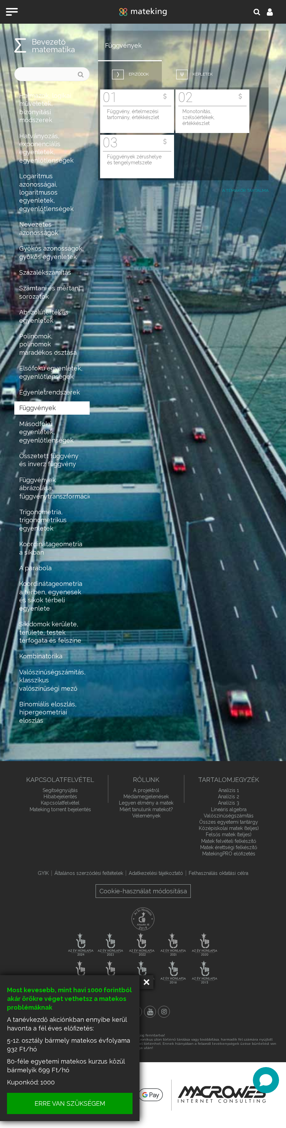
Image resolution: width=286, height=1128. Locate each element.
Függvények (37, 408)
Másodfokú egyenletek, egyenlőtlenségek (46, 432)
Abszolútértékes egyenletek (43, 316)
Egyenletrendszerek (49, 392)
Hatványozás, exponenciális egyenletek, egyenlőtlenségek (46, 148)
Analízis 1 (228, 790)
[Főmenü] (12, 12)
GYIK (43, 873)
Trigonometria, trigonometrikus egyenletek (43, 520)
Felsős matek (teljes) (228, 834)
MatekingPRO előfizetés (228, 853)
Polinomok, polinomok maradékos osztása (48, 344)
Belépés (274, 12)
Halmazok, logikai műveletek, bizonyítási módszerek (45, 108)
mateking (143, 12)
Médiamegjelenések (146, 796)
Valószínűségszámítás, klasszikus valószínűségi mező (52, 680)
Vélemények (146, 815)
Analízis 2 (228, 796)
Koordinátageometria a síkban (50, 548)
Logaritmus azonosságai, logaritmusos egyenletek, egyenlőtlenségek (46, 192)
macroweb (222, 1094)
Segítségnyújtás (60, 790)
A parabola (35, 568)
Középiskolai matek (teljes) (229, 828)
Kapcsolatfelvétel (60, 803)
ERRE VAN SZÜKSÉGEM (70, 1103)
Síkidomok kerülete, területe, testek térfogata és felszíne (50, 632)
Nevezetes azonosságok (38, 228)
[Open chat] (266, 1080)
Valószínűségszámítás (229, 815)
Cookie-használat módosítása (143, 891)
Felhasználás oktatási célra (218, 873)
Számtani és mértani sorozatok (49, 292)
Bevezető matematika (53, 45)
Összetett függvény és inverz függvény (48, 460)
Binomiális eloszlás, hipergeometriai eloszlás (47, 712)
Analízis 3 (228, 803)
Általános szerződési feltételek (88, 873)
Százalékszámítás (45, 272)
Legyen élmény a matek (146, 803)
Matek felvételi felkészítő (228, 841)
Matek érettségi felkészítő (228, 847)
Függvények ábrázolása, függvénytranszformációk (54, 488)
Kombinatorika (40, 656)
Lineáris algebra (229, 809)
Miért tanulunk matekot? (146, 809)
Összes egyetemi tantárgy (228, 822)
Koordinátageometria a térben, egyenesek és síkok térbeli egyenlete (50, 596)
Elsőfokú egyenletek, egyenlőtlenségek (50, 372)
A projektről (146, 790)
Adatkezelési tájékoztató (156, 873)
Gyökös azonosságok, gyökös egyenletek (51, 252)
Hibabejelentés (60, 796)
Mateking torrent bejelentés (60, 809)
